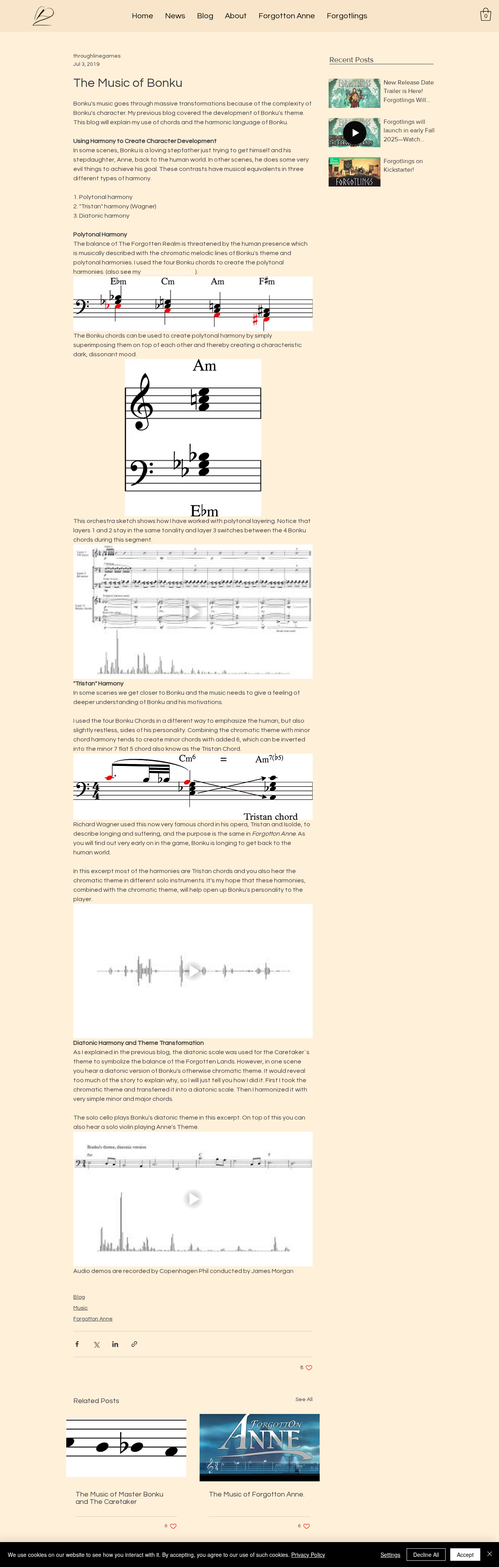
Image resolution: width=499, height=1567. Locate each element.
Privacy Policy (308, 1554)
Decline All (426, 1554)
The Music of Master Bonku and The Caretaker (119, 1498)
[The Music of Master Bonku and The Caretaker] (126, 1447)
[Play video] (193, 611)
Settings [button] (390, 1554)
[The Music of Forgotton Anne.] (260, 1447)
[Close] (489, 1554)
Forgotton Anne (93, 1319)
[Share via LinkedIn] (115, 1344)
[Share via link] (134, 1344)
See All (304, 1399)
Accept (465, 1554)
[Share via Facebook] (77, 1344)
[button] (485, 14)
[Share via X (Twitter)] (96, 1344)
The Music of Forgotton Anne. (256, 1494)
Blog (79, 1297)
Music (80, 1308)
